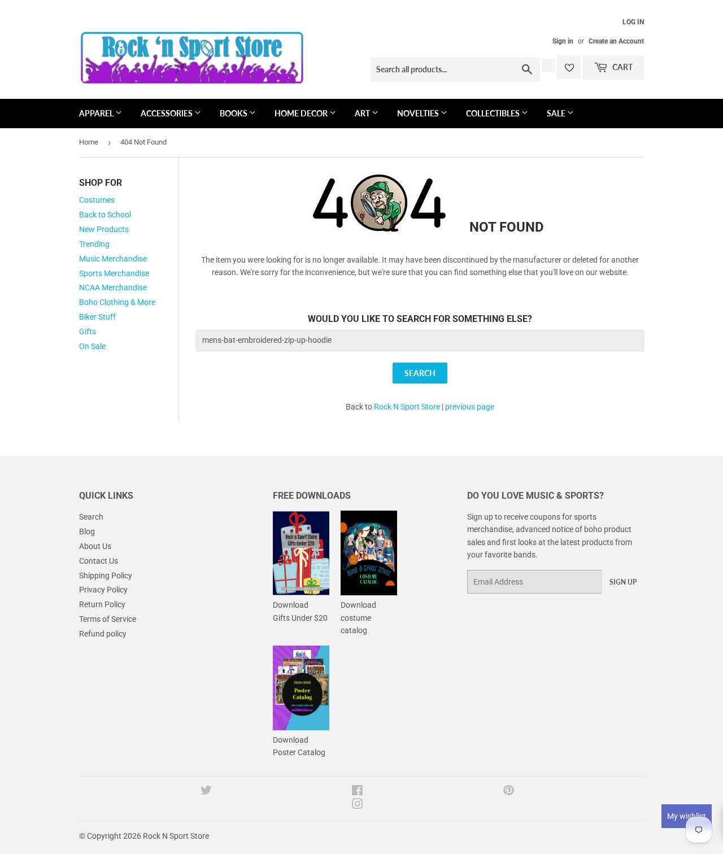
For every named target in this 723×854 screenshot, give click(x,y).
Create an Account (616, 41)
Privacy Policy (103, 589)
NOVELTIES (419, 113)
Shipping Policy (105, 575)
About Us (95, 546)
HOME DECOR (302, 113)
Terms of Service (107, 619)
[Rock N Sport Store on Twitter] (206, 791)
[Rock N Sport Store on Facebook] (357, 791)
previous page (469, 406)
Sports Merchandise (114, 273)
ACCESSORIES (167, 113)
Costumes (97, 199)
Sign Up (623, 582)
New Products (104, 229)
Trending (94, 244)
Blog (87, 531)
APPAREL (97, 113)
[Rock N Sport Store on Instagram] (357, 805)
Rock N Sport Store (407, 406)
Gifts (87, 331)
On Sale (92, 346)
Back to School (105, 214)
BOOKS (234, 113)
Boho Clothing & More (117, 302)
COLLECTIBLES (493, 113)
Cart (622, 67)
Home (88, 142)
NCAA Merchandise (113, 287)
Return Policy (102, 604)
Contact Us (98, 560)
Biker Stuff (97, 316)
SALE (557, 113)
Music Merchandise (113, 258)
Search (91, 516)
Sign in (562, 41)
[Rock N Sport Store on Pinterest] (509, 791)
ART (363, 113)
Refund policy (103, 633)
